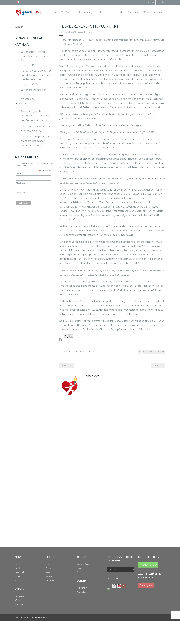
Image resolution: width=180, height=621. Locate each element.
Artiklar (90, 32)
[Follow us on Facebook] (109, 590)
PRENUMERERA (148, 564)
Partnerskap (81, 592)
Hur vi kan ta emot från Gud (36, 126)
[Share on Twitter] (66, 336)
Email (19, 173)
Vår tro (17, 600)
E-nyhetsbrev (82, 572)
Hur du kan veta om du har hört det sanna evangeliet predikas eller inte (36, 75)
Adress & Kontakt (84, 564)
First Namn (20, 183)
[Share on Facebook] (61, 340)
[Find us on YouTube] (119, 586)
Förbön (18, 576)
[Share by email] (71, 336)
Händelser (50, 580)
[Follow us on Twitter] (114, 586)
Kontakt (18, 580)
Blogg (48, 564)
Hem (17, 564)
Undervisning (20, 572)
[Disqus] (112, 440)
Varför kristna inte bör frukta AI (33, 91)
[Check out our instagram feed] (124, 586)
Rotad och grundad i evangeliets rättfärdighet (35, 113)
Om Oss (18, 568)
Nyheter (49, 576)
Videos (48, 572)
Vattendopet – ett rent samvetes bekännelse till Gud (35, 56)
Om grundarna (21, 596)
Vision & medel (21, 604)
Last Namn (20, 192)
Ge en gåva (146, 585)
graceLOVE (80, 32)
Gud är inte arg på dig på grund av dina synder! (35, 138)
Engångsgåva (82, 588)
